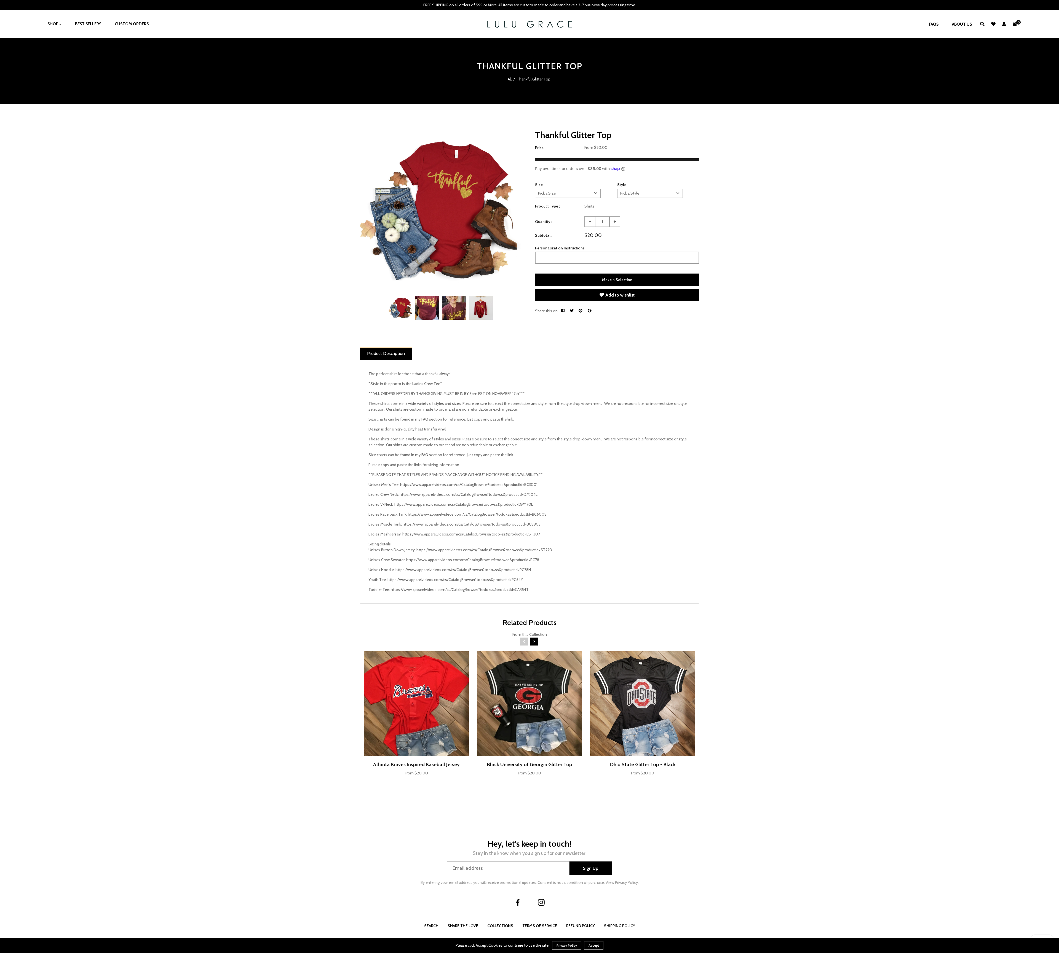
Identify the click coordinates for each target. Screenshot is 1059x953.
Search (431, 925)
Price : (540, 147)
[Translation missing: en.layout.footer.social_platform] (518, 902)
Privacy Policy (567, 945)
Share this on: (546, 310)
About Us (962, 24)
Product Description (386, 353)
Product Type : (547, 206)
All (510, 79)
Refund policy (580, 925)
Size (539, 184)
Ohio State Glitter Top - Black (643, 764)
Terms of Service (539, 925)
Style (621, 184)
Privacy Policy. (627, 882)
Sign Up (590, 868)
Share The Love (463, 925)
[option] (440, 209)
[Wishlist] (993, 24)
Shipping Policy (619, 925)
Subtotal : (543, 235)
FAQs (933, 24)
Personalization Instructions (560, 248)
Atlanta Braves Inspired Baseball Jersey (416, 764)
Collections (500, 925)
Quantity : (543, 221)
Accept (594, 945)
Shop (53, 23)
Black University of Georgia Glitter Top (529, 764)
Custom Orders (132, 23)
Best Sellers (88, 23)
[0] (1015, 24)
